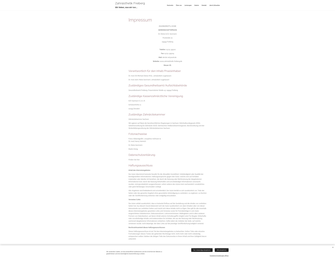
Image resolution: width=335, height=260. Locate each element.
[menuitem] (171, 5)
